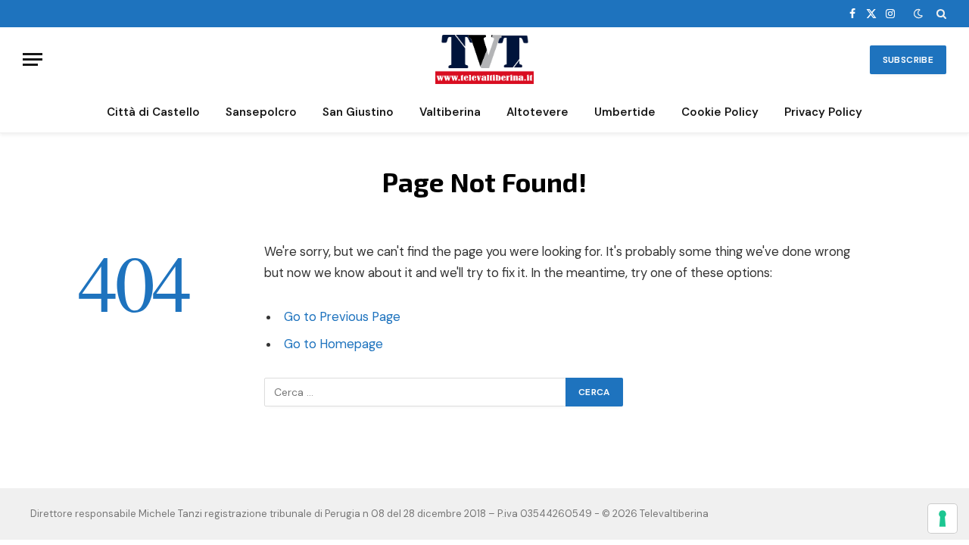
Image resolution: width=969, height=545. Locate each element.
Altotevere (537, 112)
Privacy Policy (823, 112)
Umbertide (625, 112)
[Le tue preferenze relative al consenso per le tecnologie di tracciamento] (942, 518)
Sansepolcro (261, 112)
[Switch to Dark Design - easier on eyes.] (918, 13)
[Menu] (32, 59)
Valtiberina (450, 112)
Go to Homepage (333, 344)
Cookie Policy (720, 112)
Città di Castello (153, 112)
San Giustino (358, 112)
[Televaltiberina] (484, 59)
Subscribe (908, 60)
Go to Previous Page (342, 317)
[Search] (939, 13)
